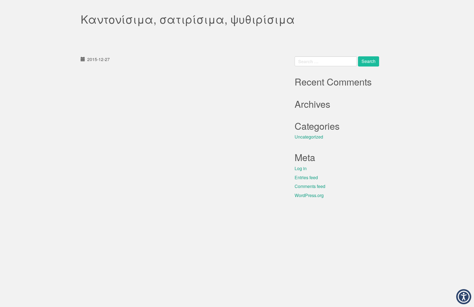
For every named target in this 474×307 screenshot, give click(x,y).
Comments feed (310, 186)
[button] (463, 296)
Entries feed (306, 177)
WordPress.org (309, 195)
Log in (301, 168)
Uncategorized (309, 137)
